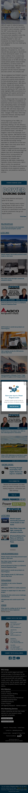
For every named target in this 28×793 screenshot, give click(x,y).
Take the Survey (14, 406)
